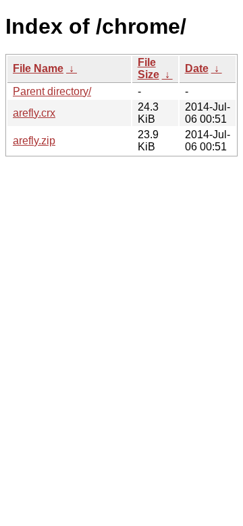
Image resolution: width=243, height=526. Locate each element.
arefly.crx (34, 113)
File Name (38, 68)
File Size (148, 68)
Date (197, 68)
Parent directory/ (52, 91)
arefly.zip (34, 140)
